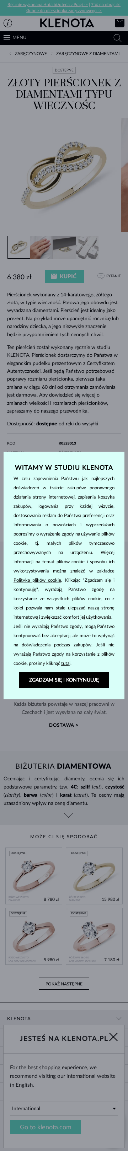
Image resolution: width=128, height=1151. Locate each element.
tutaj (65, 663)
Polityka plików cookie (37, 580)
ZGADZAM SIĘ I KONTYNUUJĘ (64, 680)
